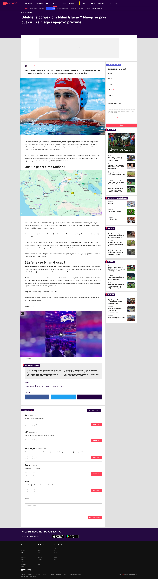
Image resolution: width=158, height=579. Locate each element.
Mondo (23, 545)
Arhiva (65, 574)
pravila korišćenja (121, 117)
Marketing (30, 574)
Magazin (23, 557)
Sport (22, 12)
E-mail (110, 84)
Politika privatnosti (75, 574)
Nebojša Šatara (35, 66)
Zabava (39, 555)
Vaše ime (111, 79)
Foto (22, 566)
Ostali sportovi (28, 12)
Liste (39, 564)
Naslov (110, 73)
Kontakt (45, 574)
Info (22, 553)
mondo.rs (46, 66)
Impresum (38, 574)
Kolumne (23, 564)
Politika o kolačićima (55, 574)
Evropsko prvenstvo (52, 386)
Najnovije (23, 548)
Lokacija (111, 90)
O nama (23, 574)
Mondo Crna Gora (59, 545)
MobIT (23, 559)
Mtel (22, 562)
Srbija (63, 386)
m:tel (123, 574)
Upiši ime (27, 499)
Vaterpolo (40, 386)
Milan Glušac (30, 386)
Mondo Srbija (41, 545)
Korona (23, 550)
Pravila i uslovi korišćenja (28, 576)
